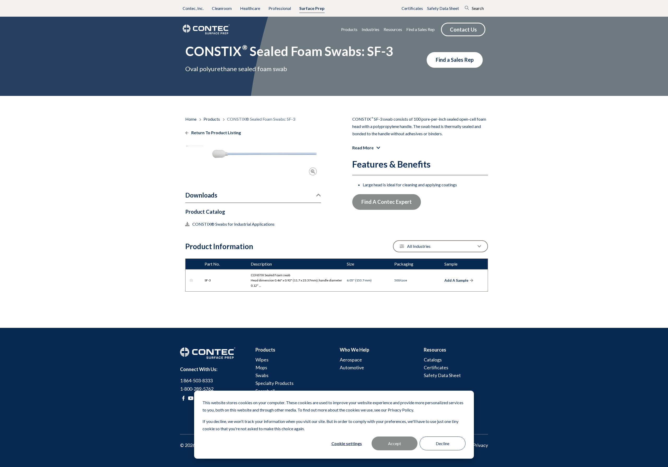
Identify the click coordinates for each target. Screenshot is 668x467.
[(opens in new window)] (183, 398)
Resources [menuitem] (435, 349)
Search (477, 8)
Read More (363, 147)
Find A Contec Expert (386, 202)
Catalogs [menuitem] (433, 359)
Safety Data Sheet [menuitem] (442, 375)
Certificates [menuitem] (436, 367)
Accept (394, 443)
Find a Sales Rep (455, 60)
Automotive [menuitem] (352, 367)
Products (212, 118)
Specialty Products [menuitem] (274, 383)
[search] (459, 7)
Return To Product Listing (215, 132)
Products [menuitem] (265, 349)
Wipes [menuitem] (262, 359)
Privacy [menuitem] (480, 445)
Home (191, 118)
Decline (442, 443)
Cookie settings (346, 443)
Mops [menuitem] (261, 367)
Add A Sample (456, 280)
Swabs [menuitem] (262, 375)
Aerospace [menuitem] (351, 359)
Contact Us (463, 29)
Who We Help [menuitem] (354, 349)
